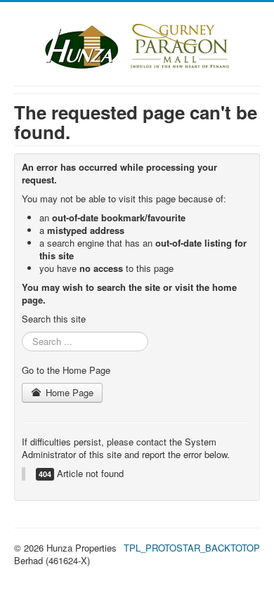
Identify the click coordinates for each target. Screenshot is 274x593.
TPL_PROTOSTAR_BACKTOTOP (192, 547)
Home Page (68, 392)
